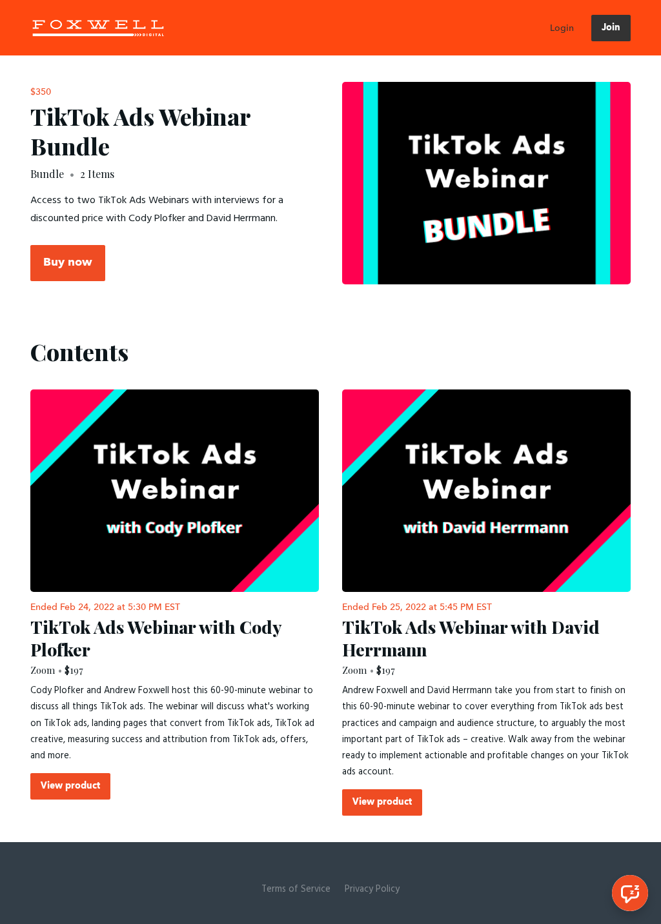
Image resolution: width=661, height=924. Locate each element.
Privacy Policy (372, 889)
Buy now (67, 262)
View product (70, 786)
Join (611, 27)
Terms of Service (295, 889)
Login (562, 28)
